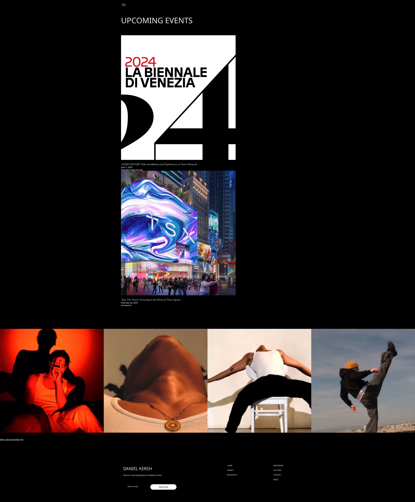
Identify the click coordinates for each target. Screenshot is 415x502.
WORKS (230, 470)
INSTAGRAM (278, 465)
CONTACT (277, 475)
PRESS (275, 479)
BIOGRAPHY (232, 475)
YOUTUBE (277, 470)
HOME (229, 465)
